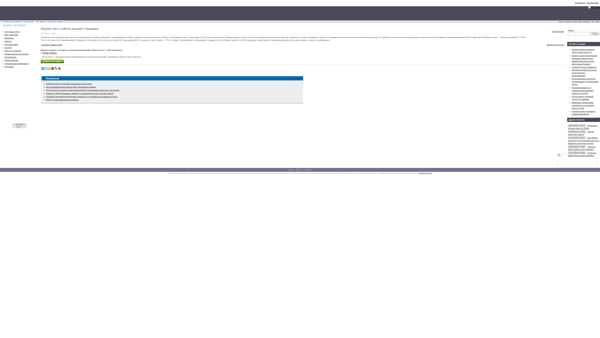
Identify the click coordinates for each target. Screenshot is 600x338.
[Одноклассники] (49, 68)
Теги (593, 22)
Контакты (586, 22)
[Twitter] (46, 68)
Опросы (568, 22)
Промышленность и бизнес (17, 54)
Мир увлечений (11, 35)
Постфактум (41, 22)
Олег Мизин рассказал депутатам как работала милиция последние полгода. (583, 141)
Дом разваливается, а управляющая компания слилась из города (582, 91)
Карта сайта (577, 22)
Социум (8, 48)
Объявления (592, 3)
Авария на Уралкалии (12, 22)
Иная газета (50, 53)
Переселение (28, 22)
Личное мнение (11, 60)
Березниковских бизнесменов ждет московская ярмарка (71, 87)
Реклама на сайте (425, 173)
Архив (291, 170)
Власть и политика (13, 51)
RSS (597, 22)
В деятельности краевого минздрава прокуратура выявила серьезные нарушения (82, 90)
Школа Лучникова (55, 22)
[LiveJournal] (56, 68)
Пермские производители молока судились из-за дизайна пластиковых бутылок (81, 97)
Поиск (298, 170)
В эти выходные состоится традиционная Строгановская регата (585, 82)
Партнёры (9, 67)
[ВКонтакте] (43, 68)
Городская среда (12, 32)
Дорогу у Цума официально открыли (62, 100)
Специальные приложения (17, 64)
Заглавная (7, 25)
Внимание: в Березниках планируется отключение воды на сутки (583, 105)
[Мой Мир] (52, 68)
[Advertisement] (57, 13)
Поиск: (571, 31)
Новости (8, 41)
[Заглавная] (594, 8)
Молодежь (9, 38)
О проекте (307, 170)
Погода (561, 22)
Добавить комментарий (51, 45)
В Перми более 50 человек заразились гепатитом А (69, 84)
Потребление (20, 25)
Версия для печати (555, 45)
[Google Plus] (59, 68)
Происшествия (11, 45)
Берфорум (580, 3)
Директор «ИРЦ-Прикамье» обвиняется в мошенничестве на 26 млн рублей (80, 93)
